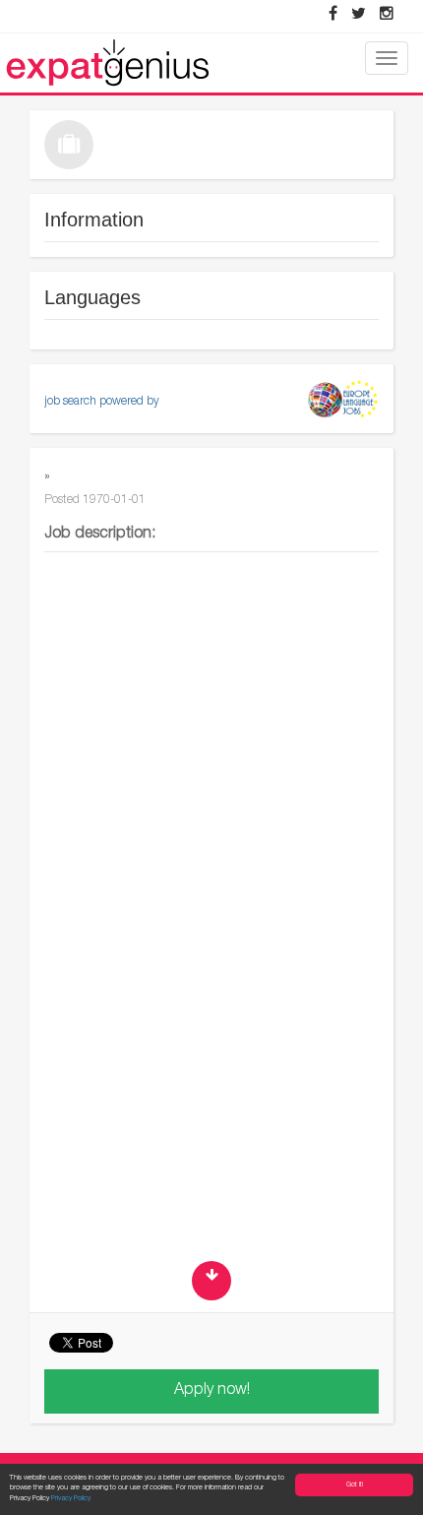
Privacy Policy (71, 1498)
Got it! (354, 1485)
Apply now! (212, 1391)
